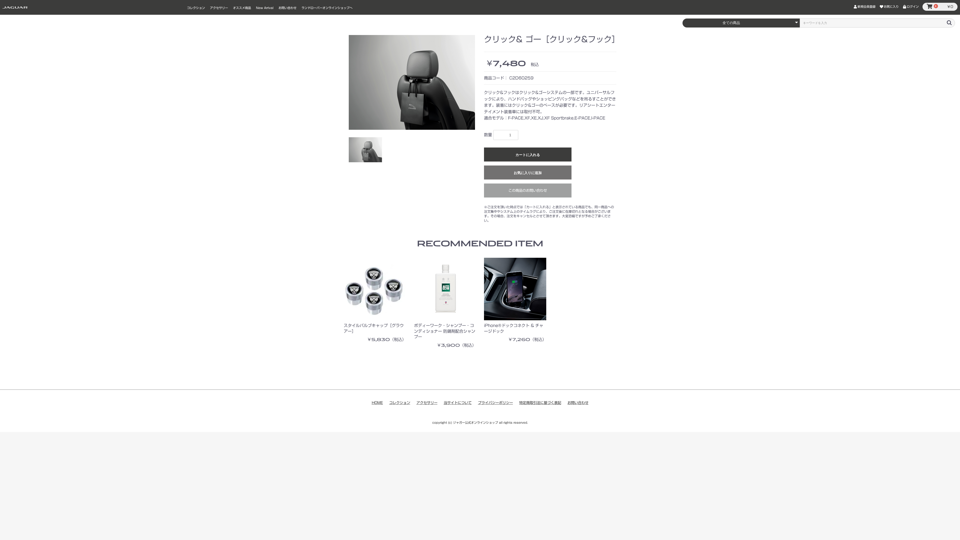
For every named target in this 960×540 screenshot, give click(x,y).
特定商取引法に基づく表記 (540, 402)
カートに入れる (528, 155)
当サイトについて (458, 402)
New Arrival (265, 7)
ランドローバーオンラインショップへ (327, 7)
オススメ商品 (242, 7)
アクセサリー (219, 7)
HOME (377, 402)
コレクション (196, 7)
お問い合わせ (287, 7)
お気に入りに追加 (528, 173)
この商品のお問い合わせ (527, 190)
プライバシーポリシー (495, 402)
